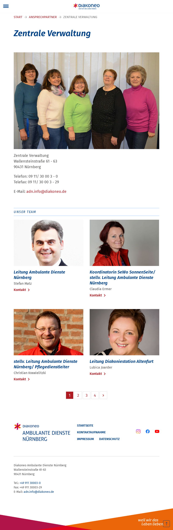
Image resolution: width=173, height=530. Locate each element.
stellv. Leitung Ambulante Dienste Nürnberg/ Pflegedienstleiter (45, 364)
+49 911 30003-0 (30, 483)
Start (18, 17)
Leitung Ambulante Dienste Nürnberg (39, 275)
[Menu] (6, 6)
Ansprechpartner (43, 17)
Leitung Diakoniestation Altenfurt (121, 361)
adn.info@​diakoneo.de (46, 191)
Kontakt (20, 290)
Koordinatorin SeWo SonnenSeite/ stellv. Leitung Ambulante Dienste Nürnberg (122, 277)
